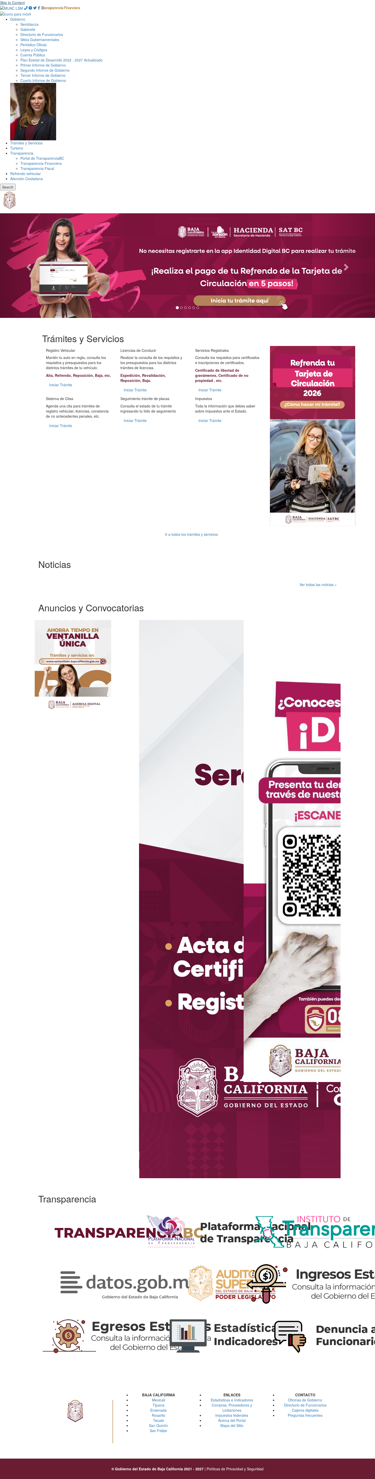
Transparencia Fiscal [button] (37, 168)
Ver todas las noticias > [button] (318, 584)
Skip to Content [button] (12, 2)
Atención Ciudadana (26, 178)
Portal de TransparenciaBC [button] (42, 158)
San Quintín (158, 1425)
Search (8, 187)
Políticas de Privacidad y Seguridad (235, 1468)
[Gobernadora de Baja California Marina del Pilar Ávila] (33, 111)
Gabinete (27, 29)
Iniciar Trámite (60, 384)
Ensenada (158, 1410)
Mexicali (158, 1399)
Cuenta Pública (32, 54)
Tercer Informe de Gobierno (43, 75)
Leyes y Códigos (33, 49)
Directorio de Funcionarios (41, 34)
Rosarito (158, 1415)
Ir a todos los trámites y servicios (191, 534)
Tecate (158, 1420)
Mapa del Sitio (231, 1425)
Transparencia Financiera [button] (60, 7)
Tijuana (159, 1405)
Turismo (16, 148)
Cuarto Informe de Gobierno (43, 80)
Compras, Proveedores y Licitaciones (232, 1407)
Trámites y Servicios (26, 142)
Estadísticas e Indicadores (232, 1399)
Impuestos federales (231, 1415)
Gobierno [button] (17, 19)
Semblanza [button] (29, 24)
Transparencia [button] (21, 153)
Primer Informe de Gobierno (43, 65)
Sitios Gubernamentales (39, 39)
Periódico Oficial (33, 44)
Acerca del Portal (232, 1420)
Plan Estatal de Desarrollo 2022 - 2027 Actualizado (61, 60)
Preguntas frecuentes (305, 1415)
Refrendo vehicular (25, 173)
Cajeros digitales (305, 1410)
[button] (11, 7)
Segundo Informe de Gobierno (45, 70)
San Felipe (158, 1430)
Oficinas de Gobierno (305, 1399)
